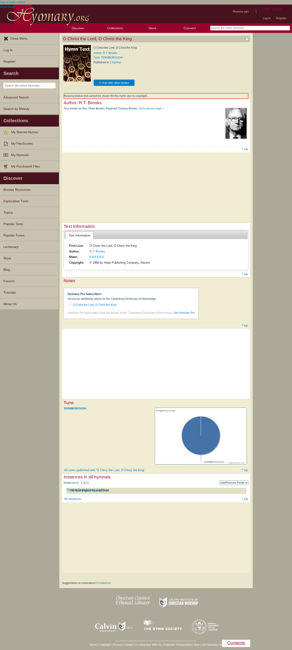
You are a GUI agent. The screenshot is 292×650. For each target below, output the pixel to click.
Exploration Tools (15, 201)
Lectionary (10, 247)
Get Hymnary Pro (184, 312)
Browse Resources (17, 189)
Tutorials (9, 292)
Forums (9, 281)
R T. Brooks (97, 251)
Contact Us (131, 644)
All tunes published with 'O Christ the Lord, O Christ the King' (104, 470)
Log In (8, 50)
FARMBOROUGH (75, 408)
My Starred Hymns (24, 132)
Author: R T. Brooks (105, 53)
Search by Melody (16, 109)
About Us (10, 304)
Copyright (105, 644)
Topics (8, 212)
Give (197, 644)
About (93, 644)
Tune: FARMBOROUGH (108, 57)
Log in (267, 18)
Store (152, 28)
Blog (6, 269)
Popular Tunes (13, 235)
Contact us (104, 583)
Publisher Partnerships (178, 644)
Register (281, 18)
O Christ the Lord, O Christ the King (94, 304)
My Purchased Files (25, 166)
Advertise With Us (151, 644)
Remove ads (241, 11)
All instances (72, 499)
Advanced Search (16, 97)
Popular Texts (13, 224)
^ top (245, 149)
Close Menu (19, 38)
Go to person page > (151, 108)
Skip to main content (12, 2)
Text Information (79, 235)
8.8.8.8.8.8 (96, 257)
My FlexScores (22, 143)
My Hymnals (20, 155)
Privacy (117, 644)
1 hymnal (115, 62)
